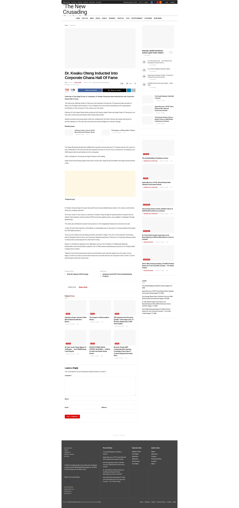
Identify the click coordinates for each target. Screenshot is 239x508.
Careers (153, 456)
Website (104, 407)
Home (78, 18)
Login (166, 2)
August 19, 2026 (163, 161)
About (153, 451)
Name (67, 399)
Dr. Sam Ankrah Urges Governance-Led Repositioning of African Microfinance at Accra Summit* (158, 237)
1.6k (171, 161)
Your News (73, 2)
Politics (85, 18)
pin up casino (68, 448)
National (102, 82)
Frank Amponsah (148, 242)
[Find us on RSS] (160, 2)
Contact (153, 461)
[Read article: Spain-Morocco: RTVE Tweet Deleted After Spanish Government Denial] (147, 110)
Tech (127, 18)
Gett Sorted (92, 2)
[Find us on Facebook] (152, 2)
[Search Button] (175, 18)
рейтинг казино (69, 454)
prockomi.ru (67, 493)
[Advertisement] (142, 9)
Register (172, 2)
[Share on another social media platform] (133, 90)
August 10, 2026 (79, 134)
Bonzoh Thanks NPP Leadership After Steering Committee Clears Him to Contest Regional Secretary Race (123, 351)
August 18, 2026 (163, 213)
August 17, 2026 (159, 242)
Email (67, 407)
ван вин (66, 456)
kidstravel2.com (69, 489)
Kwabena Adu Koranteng (150, 161)
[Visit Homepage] (81, 10)
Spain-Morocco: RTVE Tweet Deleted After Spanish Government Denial (164, 108)
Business (112, 18)
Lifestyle (120, 18)
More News (158, 18)
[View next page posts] (101, 141)
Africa (98, 18)
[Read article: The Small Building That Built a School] (147, 99)
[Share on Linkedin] (129, 90)
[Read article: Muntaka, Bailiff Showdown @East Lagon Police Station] (158, 36)
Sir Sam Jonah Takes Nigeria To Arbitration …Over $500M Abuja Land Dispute (75, 349)
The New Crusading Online (74, 502)
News (92, 18)
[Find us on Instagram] (71, 481)
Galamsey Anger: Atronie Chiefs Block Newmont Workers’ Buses (75, 319)
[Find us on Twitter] (154, 2)
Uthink (99, 502)
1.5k (87, 134)
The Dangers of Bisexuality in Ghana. (123, 130)
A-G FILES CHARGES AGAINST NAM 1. (159, 69)
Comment (68, 375)
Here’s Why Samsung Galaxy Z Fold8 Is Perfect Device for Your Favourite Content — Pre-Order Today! (158, 266)
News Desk (78, 82)
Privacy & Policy (156, 459)
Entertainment (137, 18)
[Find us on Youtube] (157, 2)
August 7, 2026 (94, 356)
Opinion (146, 154)
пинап (66, 450)
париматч (67, 452)
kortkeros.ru (68, 491)
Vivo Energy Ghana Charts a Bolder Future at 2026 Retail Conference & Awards (164, 119)
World (104, 18)
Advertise (79, 2)
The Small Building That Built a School (155, 158)
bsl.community (68, 487)
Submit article (66, 2)
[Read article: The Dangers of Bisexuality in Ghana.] (106, 132)
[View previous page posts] (98, 141)
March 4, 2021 (87, 82)
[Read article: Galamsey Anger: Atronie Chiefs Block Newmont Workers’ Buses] (69, 132)
